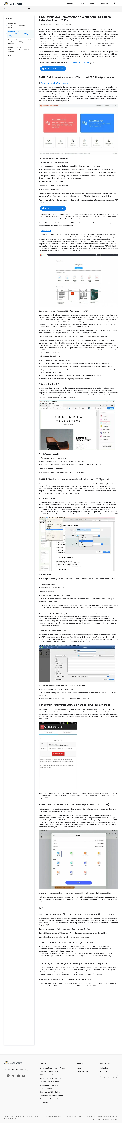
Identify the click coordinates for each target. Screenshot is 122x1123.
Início (7, 9)
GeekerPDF (46, 230)
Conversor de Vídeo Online (50, 1092)
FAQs (10, 56)
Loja (82, 3)
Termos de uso (90, 1116)
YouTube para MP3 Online (49, 1082)
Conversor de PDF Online (49, 1071)
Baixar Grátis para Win (55, 68)
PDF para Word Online (48, 1075)
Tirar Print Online (46, 1088)
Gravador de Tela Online (49, 1085)
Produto (70, 3)
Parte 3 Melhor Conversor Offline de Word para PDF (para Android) (20, 42)
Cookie (65, 1116)
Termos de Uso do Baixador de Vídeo (104, 1119)
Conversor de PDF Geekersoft (78, 63)
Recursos (104, 3)
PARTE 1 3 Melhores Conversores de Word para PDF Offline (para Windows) (20, 26)
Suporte (92, 3)
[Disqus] (78, 1020)
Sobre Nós (104, 1068)
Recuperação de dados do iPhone (52, 1068)
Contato (103, 1071)
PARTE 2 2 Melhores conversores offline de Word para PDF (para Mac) (20, 34)
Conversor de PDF (24, 9)
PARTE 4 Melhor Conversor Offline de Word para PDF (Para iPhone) (20, 50)
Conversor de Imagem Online (51, 1099)
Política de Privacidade (53, 1116)
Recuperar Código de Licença (107, 1116)
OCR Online (44, 1102)
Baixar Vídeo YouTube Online (50, 1078)
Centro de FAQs (82, 1071)
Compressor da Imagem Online (51, 1095)
